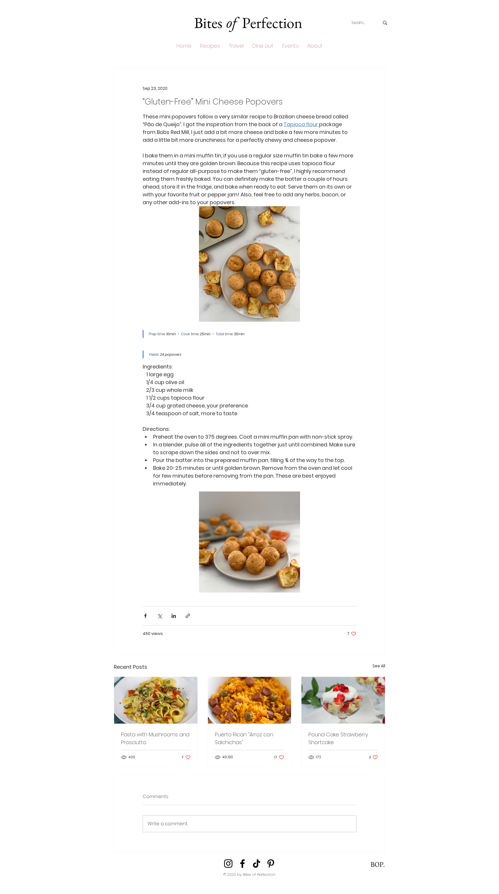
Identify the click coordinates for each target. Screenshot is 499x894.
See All (379, 666)
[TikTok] (256, 863)
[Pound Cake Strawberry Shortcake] (343, 700)
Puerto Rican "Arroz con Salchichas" (244, 738)
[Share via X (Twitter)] (159, 616)
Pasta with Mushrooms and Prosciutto (155, 738)
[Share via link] (188, 616)
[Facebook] (242, 863)
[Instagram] (228, 863)
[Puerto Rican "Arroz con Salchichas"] (249, 700)
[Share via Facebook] (145, 616)
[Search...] (385, 22)
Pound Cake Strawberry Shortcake (338, 738)
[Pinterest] (270, 863)
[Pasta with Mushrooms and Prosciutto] (156, 700)
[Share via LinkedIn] (173, 616)
